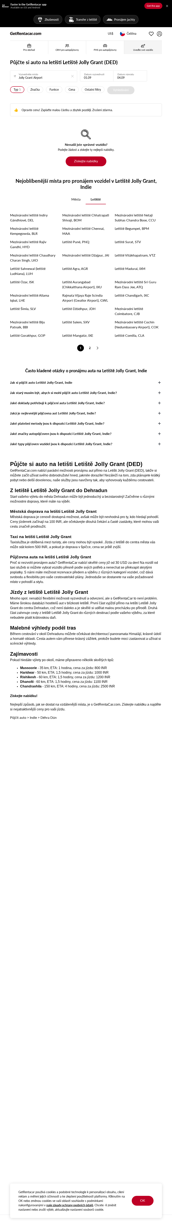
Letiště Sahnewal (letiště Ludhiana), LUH (28, 271)
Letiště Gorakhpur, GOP (27, 335)
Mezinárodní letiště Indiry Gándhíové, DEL (29, 217)
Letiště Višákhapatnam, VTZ (135, 255)
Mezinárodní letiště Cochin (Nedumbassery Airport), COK (137, 324)
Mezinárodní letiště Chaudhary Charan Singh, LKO (32, 257)
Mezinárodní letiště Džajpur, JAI (85, 255)
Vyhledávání (121, 90)
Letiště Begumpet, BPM (132, 228)
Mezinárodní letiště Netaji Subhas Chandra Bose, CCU (135, 217)
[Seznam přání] (151, 33)
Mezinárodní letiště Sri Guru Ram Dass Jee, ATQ (135, 284)
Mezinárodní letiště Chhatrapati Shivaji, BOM (85, 217)
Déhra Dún (48, 717)
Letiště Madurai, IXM (130, 269)
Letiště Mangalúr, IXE (77, 335)
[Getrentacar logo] (25, 33)
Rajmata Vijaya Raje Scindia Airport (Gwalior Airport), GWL (85, 297)
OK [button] (142, 1200)
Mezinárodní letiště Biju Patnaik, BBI (27, 324)
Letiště (96, 199)
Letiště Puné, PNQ (75, 242)
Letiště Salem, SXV (76, 322)
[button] (110, 34)
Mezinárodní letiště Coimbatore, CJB (129, 311)
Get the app (153, 5)
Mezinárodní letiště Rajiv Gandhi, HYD (28, 244)
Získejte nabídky (86, 161)
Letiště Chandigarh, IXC (132, 295)
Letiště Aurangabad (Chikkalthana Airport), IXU (82, 284)
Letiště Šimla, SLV (23, 309)
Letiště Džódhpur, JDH (78, 309)
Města (76, 199)
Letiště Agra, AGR (75, 269)
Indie (33, 717)
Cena (72, 89)
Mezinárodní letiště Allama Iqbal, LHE (29, 297)
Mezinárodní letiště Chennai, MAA (83, 230)
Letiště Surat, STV (128, 242)
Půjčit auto (18, 717)
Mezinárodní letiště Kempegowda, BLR (24, 230)
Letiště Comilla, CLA (129, 335)
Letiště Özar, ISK (22, 282)
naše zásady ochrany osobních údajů (69, 1205)
